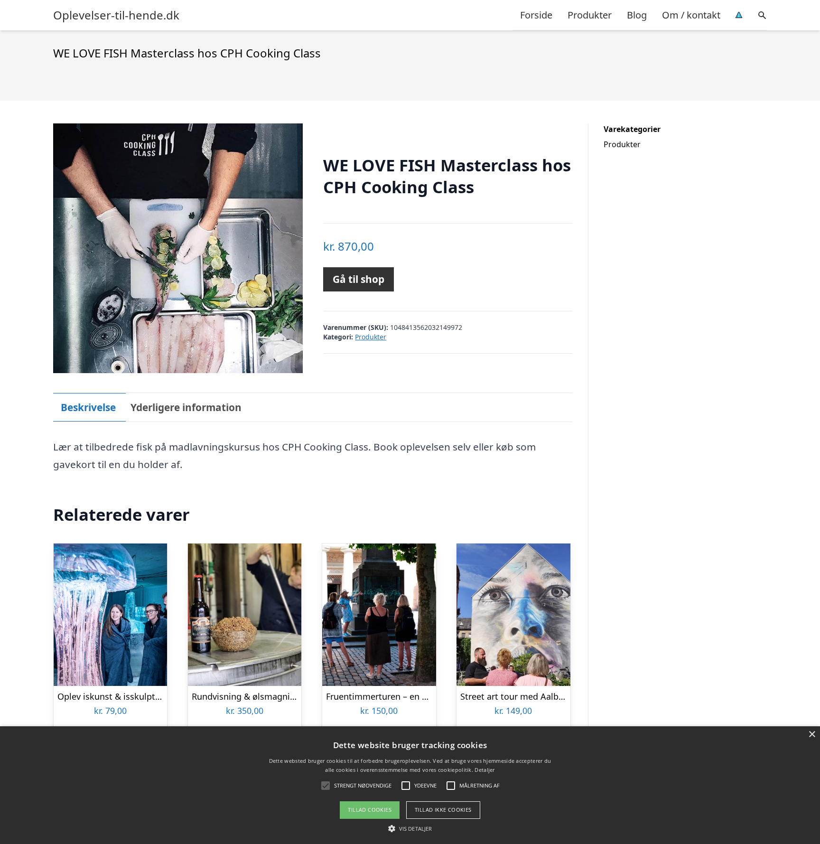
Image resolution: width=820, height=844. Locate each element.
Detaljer (484, 769)
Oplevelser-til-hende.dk (116, 15)
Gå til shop (358, 279)
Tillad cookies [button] (369, 809)
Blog (637, 15)
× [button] (811, 734)
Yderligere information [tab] (186, 407)
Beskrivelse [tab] (88, 407)
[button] (410, 828)
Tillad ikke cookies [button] (443, 809)
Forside (536, 15)
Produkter (590, 15)
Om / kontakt (691, 15)
